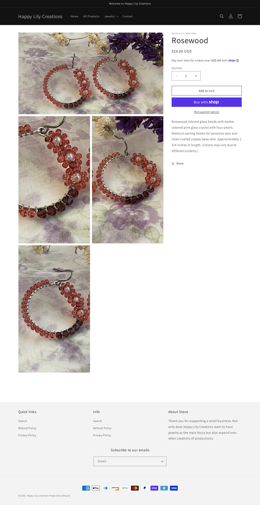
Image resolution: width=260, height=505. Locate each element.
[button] (111, 16)
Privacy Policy (27, 435)
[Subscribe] (161, 461)
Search (22, 421)
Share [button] (180, 163)
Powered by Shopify (59, 495)
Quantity (177, 68)
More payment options (206, 111)
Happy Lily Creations (38, 495)
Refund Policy (27, 428)
